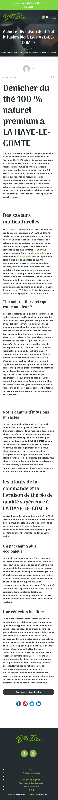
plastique (35, 568)
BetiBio (12, 794)
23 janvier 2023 (10, 77)
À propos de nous (31, 773)
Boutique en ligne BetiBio (28, 692)
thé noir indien (38, 253)
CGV (32, 776)
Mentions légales (31, 779)
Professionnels (31, 786)
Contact (31, 769)
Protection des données (31, 783)
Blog (31, 789)
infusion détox (24, 256)
